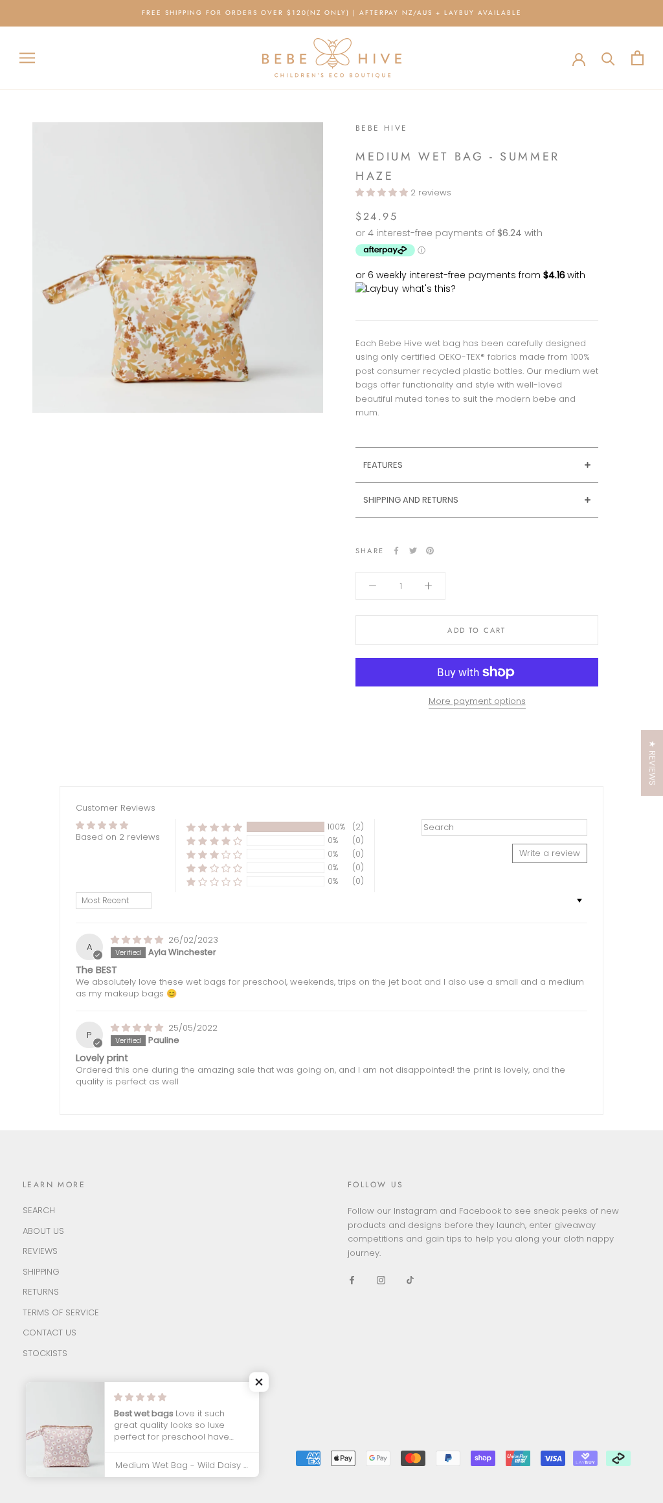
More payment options (477, 701)
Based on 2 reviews (118, 837)
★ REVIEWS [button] (652, 762)
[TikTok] (410, 1279)
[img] (138, 940)
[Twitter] (413, 550)
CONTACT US (49, 1332)
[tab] (476, 464)
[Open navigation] (27, 57)
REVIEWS (40, 1251)
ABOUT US (43, 1231)
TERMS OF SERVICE (61, 1312)
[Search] (608, 58)
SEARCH (39, 1210)
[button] (382, 192)
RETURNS (41, 1292)
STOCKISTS (45, 1353)
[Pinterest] (430, 550)
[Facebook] (396, 550)
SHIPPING (41, 1272)
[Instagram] (381, 1279)
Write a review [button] (549, 853)
